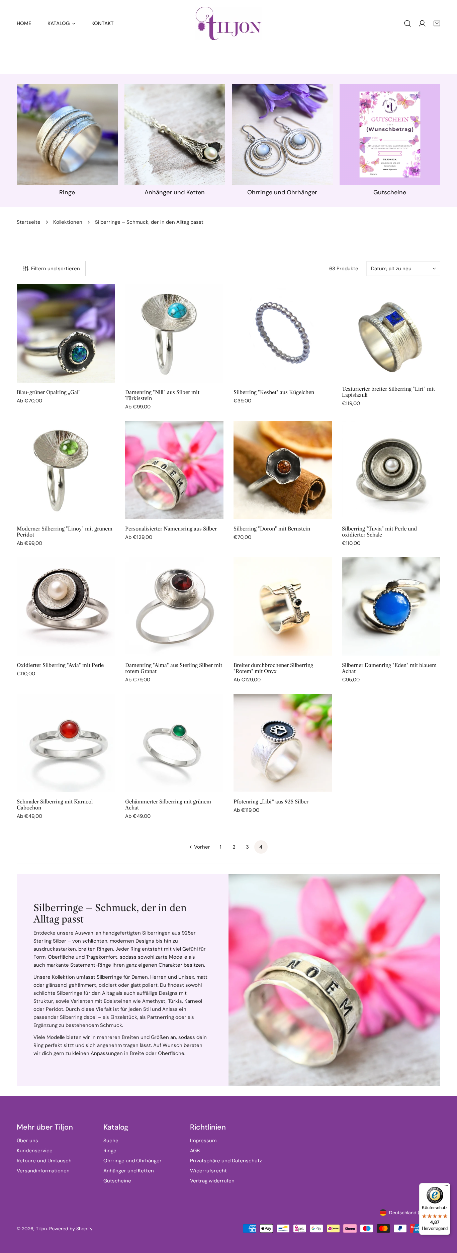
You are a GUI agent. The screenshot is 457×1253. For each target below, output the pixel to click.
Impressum (203, 1140)
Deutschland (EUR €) (412, 1213)
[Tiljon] (228, 23)
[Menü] (446, 1187)
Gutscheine (117, 1180)
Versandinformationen (43, 1170)
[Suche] (407, 23)
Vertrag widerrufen (212, 1180)
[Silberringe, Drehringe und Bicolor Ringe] (67, 134)
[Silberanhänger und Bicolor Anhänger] (174, 134)
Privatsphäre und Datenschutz (226, 1160)
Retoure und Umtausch (44, 1160)
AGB (195, 1150)
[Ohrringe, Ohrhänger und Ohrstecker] (282, 134)
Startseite (28, 222)
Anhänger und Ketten (128, 1170)
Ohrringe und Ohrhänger (132, 1160)
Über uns (27, 1140)
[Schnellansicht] (102, 375)
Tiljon (41, 1229)
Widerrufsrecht (208, 1170)
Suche (110, 1140)
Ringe (109, 1150)
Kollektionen (67, 222)
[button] (437, 23)
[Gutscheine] (390, 134)
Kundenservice (35, 1150)
